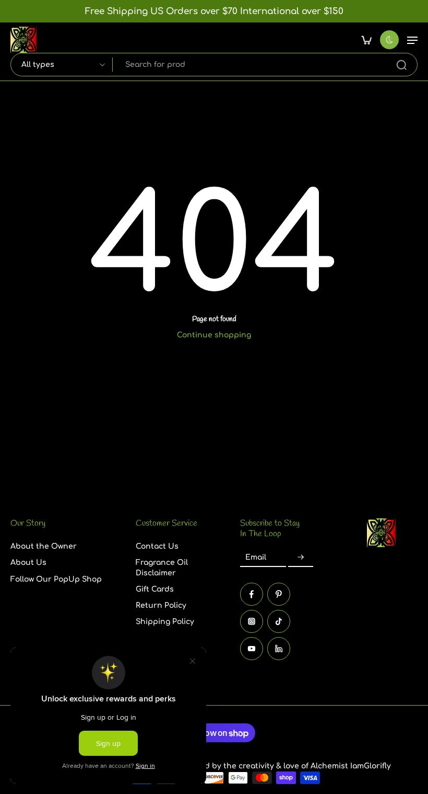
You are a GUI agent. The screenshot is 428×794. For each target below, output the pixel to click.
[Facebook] (251, 594)
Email (255, 557)
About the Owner (43, 546)
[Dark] (389, 39)
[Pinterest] (278, 594)
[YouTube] (251, 648)
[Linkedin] (278, 648)
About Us (28, 562)
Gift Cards (155, 589)
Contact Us (157, 546)
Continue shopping (214, 335)
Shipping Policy (165, 622)
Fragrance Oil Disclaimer (162, 567)
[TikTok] (278, 621)
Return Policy (161, 605)
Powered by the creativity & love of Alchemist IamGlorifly (284, 766)
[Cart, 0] (366, 39)
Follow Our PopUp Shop (56, 579)
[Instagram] (251, 621)
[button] (412, 39)
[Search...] (401, 65)
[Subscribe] (300, 557)
